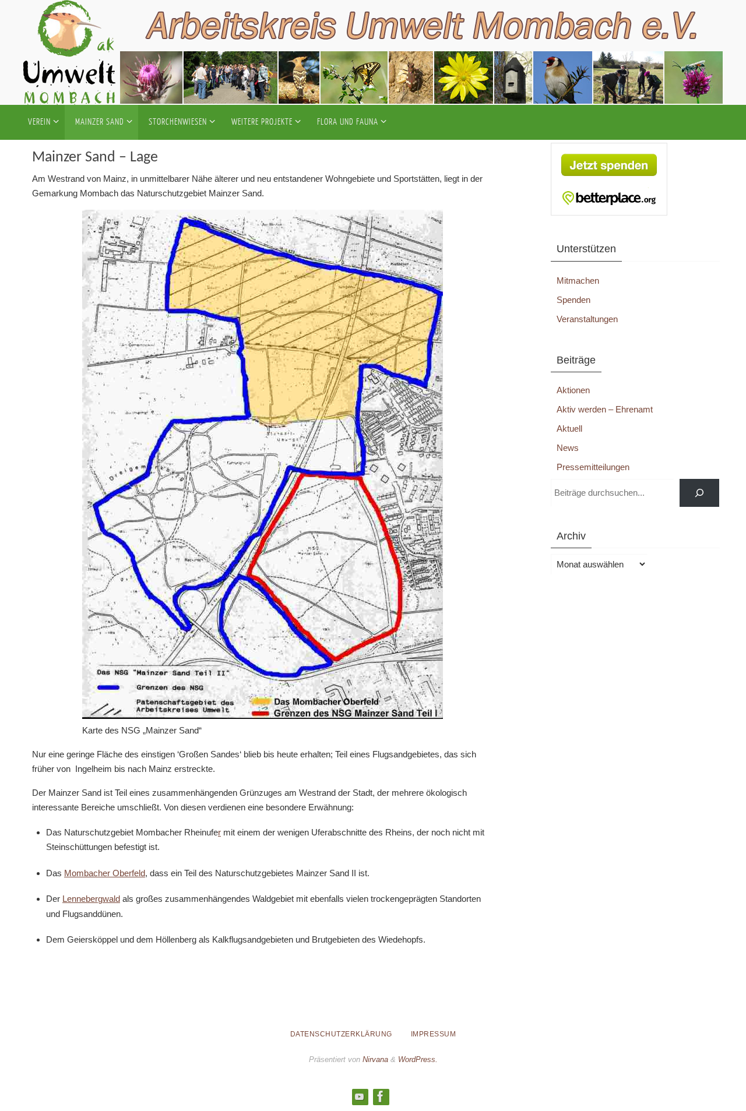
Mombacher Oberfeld (104, 873)
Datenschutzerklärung (341, 1034)
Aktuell (569, 428)
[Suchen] (699, 493)
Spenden (573, 300)
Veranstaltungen (587, 319)
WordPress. (418, 1059)
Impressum (433, 1034)
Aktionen (573, 390)
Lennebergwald (91, 899)
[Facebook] (380, 1096)
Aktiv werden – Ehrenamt (605, 409)
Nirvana (375, 1059)
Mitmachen (578, 280)
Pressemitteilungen (593, 467)
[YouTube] (359, 1096)
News (568, 448)
